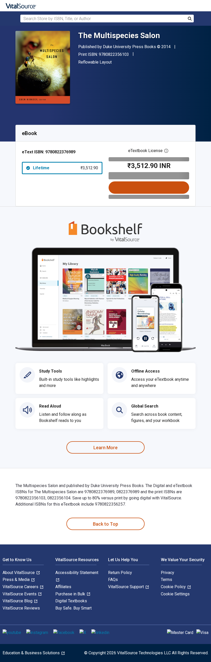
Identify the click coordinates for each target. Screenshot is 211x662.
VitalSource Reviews (21, 608)
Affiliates (63, 586)
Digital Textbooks (71, 600)
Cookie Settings (175, 594)
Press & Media (17, 579)
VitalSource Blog (18, 600)
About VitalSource (19, 572)
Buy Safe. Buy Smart (73, 608)
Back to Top (105, 524)
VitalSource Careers (21, 586)
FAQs (113, 579)
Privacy (167, 572)
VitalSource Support (126, 586)
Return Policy (120, 572)
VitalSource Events (20, 594)
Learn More (105, 447)
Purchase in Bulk (70, 594)
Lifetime (65, 167)
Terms (166, 579)
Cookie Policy (174, 586)
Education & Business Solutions (32, 652)
